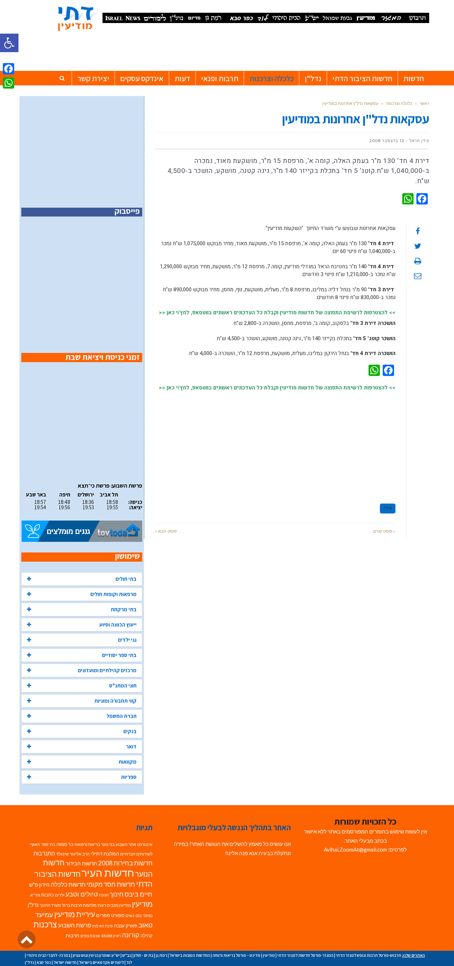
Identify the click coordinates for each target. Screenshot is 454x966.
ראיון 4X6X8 (111, 935)
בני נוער (108, 844)
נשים (130, 915)
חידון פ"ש (39, 884)
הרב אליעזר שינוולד (73, 854)
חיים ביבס (138, 894)
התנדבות (44, 853)
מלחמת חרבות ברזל (79, 905)
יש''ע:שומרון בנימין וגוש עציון (96, 955)
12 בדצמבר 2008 (386, 140)
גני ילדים (127, 639)
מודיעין (142, 903)
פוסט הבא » (166, 531)
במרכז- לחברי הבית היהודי (48, 955)
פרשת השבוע (74, 925)
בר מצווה (64, 844)
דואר (131, 746)
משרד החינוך (50, 905)
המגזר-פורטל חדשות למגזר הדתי (305, 955)
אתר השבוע (126, 844)
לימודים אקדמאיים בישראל (101, 962)
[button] (9, 43)
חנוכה (104, 895)
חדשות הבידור (81, 863)
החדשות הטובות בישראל (190, 955)
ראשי (424, 103)
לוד (129, 962)
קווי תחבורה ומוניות (115, 700)
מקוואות (127, 761)
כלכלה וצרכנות (399, 103)
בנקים (130, 731)
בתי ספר (48, 844)
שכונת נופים (90, 935)
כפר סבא (44, 962)
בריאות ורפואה (87, 844)
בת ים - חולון (143, 955)
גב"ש (126, 955)
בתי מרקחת (124, 609)
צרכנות (45, 924)
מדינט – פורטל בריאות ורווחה (236, 955)
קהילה (146, 935)
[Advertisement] (275, 444)
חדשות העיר (108, 872)
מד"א (35, 895)
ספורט (117, 915)
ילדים (60, 895)
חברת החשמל (121, 716)
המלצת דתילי (105, 853)
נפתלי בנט (144, 915)
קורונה (130, 935)
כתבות (47, 895)
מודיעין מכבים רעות (114, 905)
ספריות (129, 777)
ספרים (103, 915)
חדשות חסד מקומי (111, 884)
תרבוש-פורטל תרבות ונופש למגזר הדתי (368, 955)
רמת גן (161, 955)
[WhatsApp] (8, 83)
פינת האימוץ (102, 925)
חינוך (116, 894)
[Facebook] (8, 69)
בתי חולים (126, 579)
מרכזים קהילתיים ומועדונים (107, 670)
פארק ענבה (125, 925)
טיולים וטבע (82, 894)
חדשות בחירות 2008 (125, 863)
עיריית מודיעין (74, 914)
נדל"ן (387, 508)
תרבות (72, 935)
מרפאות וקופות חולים (113, 594)
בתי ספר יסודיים (119, 655)
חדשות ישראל (65, 962)
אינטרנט (145, 844)
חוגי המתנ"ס (123, 685)
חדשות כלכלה (68, 884)
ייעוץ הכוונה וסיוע (118, 624)
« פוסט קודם (384, 531)
